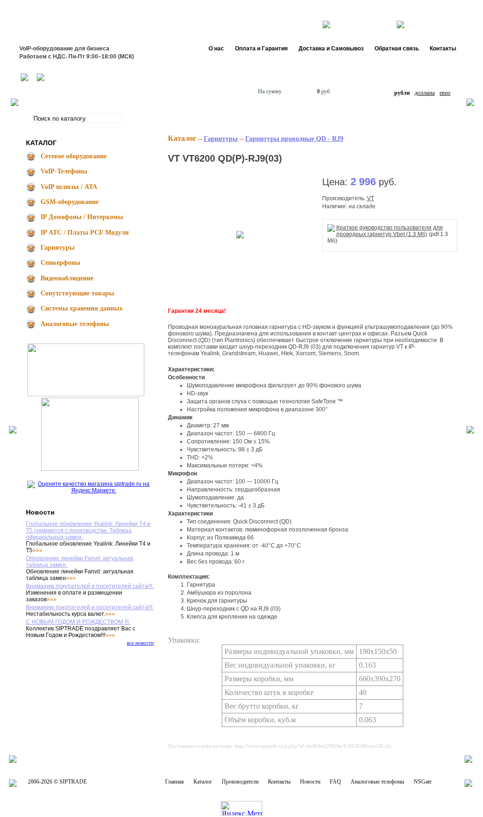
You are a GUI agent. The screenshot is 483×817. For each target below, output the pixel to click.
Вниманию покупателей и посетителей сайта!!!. (90, 586)
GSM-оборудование (70, 201)
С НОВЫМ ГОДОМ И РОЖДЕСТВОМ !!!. (78, 622)
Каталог (202, 781)
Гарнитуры (58, 247)
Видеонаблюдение (67, 278)
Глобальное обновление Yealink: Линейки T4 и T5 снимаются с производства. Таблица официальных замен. (88, 530)
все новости (140, 642)
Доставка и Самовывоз (331, 48)
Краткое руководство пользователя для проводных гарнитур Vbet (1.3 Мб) (389, 230)
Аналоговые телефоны (75, 323)
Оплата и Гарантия (261, 48)
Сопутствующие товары (77, 293)
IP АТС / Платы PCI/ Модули (85, 232)
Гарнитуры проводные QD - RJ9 (294, 138)
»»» (37, 550)
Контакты (443, 48)
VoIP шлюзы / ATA (69, 186)
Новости (310, 781)
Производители (240, 781)
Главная (174, 781)
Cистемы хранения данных (82, 308)
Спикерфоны (60, 262)
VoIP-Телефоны (64, 171)
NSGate (423, 781)
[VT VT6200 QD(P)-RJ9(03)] (240, 234)
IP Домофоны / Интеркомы (82, 217)
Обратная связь (397, 48)
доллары (425, 93)
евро (445, 93)
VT (370, 198)
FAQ (335, 781)
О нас (216, 48)
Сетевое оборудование (74, 156)
